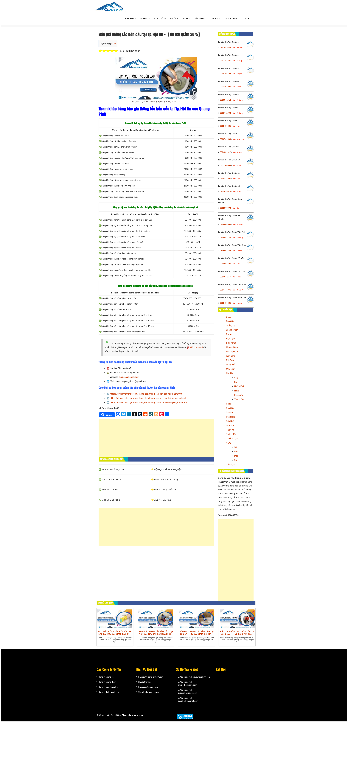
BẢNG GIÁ (214, 19)
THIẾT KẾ (174, 19)
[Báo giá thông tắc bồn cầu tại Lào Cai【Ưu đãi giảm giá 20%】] (114, 618)
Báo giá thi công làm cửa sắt (150, 677)
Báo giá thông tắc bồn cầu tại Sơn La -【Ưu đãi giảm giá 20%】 (196, 632)
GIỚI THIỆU (130, 19)
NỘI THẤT (159, 19)
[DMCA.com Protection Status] (185, 716)
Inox (236, 456)
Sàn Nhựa (230, 416)
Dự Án (229, 334)
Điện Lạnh (230, 338)
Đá (235, 447)
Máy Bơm (230, 369)
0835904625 (225, 250)
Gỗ (235, 382)
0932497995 (225, 87)
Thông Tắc (231, 434)
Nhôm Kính (239, 386)
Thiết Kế (230, 430)
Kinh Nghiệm (232, 351)
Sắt (236, 460)
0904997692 (225, 178)
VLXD (186, 19)
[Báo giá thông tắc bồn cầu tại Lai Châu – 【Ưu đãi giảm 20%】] (237, 618)
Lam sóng (230, 356)
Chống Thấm (232, 330)
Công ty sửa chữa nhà (108, 687)
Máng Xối (230, 364)
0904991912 (225, 152)
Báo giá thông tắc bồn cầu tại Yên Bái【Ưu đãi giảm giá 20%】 (156, 632)
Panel (229, 403)
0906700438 (225, 139)
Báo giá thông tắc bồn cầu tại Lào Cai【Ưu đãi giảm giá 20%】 (115, 632)
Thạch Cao (239, 399)
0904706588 (225, 74)
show (113, 43)
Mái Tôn (230, 360)
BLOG (228, 317)
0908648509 (225, 224)
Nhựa (236, 390)
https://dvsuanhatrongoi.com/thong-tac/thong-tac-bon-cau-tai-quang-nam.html (148, 402)
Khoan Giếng (232, 347)
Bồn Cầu (230, 321)
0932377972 (225, 208)
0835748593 (225, 165)
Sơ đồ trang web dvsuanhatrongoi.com (187, 691)
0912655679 (225, 191)
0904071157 (225, 277)
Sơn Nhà (230, 421)
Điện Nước (231, 343)
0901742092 (225, 113)
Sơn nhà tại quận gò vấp (148, 692)
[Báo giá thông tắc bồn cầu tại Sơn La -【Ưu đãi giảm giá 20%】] (196, 618)
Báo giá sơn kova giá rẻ (148, 687)
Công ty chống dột (106, 677)
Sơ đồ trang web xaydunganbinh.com (194, 677)
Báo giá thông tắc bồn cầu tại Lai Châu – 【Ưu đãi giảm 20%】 (237, 632)
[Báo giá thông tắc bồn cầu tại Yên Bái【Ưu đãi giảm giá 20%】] (155, 618)
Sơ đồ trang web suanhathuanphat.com (188, 699)
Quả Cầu (230, 408)
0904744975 (225, 290)
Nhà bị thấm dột (145, 682)
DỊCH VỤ (144, 19)
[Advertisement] (156, 440)
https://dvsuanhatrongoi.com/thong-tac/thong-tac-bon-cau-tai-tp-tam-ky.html (148, 398)
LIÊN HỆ (245, 19)
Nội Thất (230, 373)
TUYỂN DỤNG (231, 19)
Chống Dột (231, 325)
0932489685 (225, 47)
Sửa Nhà (230, 425)
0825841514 (225, 100)
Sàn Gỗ (229, 412)
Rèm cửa (238, 395)
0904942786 (225, 237)
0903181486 (225, 61)
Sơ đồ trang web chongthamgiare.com (187, 683)
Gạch (236, 451)
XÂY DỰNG (200, 19)
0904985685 (225, 264)
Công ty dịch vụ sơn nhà (109, 692)
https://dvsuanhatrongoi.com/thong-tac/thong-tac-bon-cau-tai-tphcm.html (146, 394)
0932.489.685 (196, 347)
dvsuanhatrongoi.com (129, 377)
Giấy (236, 377)
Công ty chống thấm (107, 682)
